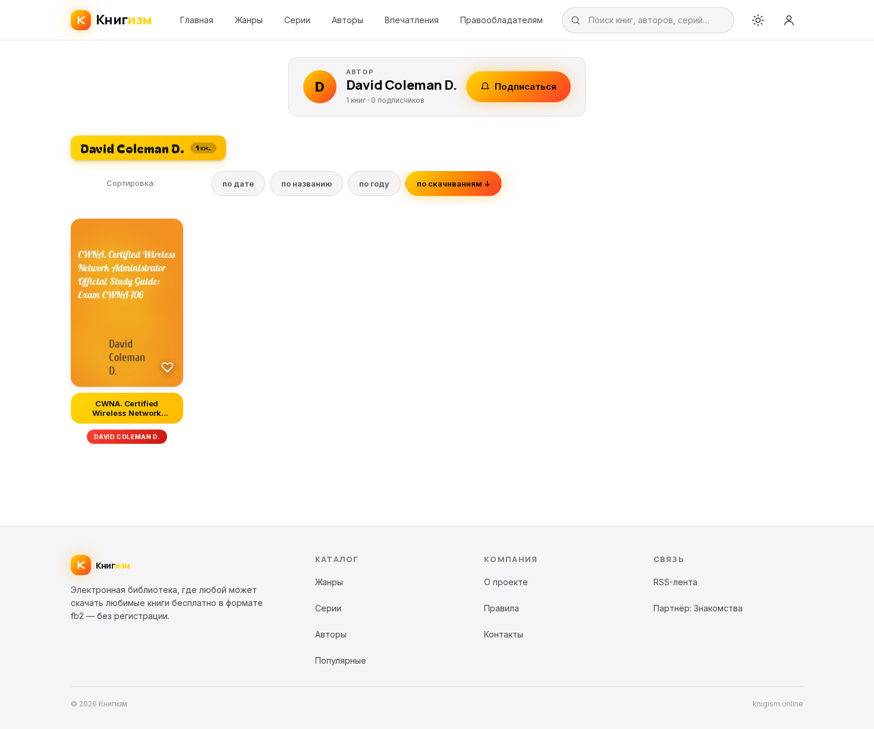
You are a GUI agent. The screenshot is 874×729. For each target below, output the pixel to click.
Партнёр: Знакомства (698, 608)
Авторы (347, 20)
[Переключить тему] (758, 20)
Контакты (503, 634)
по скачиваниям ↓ (454, 183)
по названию (306, 183)
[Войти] (789, 20)
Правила (501, 608)
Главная (196, 20)
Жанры (249, 20)
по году (374, 183)
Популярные (340, 660)
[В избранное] (167, 366)
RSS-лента (675, 582)
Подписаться (526, 86)
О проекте (506, 582)
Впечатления (412, 20)
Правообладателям (501, 20)
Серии (297, 20)
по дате (238, 183)
